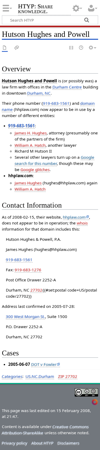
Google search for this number (54, 160)
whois (82, 223)
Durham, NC (39, 93)
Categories (12, 376)
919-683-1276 (28, 269)
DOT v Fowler (44, 364)
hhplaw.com (74, 217)
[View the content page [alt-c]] (5, 48)
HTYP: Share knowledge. (35, 9)
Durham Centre (67, 87)
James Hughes (28, 182)
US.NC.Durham (40, 376)
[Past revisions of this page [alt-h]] (81, 48)
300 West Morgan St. (25, 316)
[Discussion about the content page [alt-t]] (17, 48)
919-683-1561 (56, 103)
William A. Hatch (30, 145)
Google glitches (35, 169)
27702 (36, 290)
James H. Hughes (31, 132)
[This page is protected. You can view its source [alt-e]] (71, 48)
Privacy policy (14, 442)
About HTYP (42, 442)
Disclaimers (68, 442)
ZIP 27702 (67, 376)
